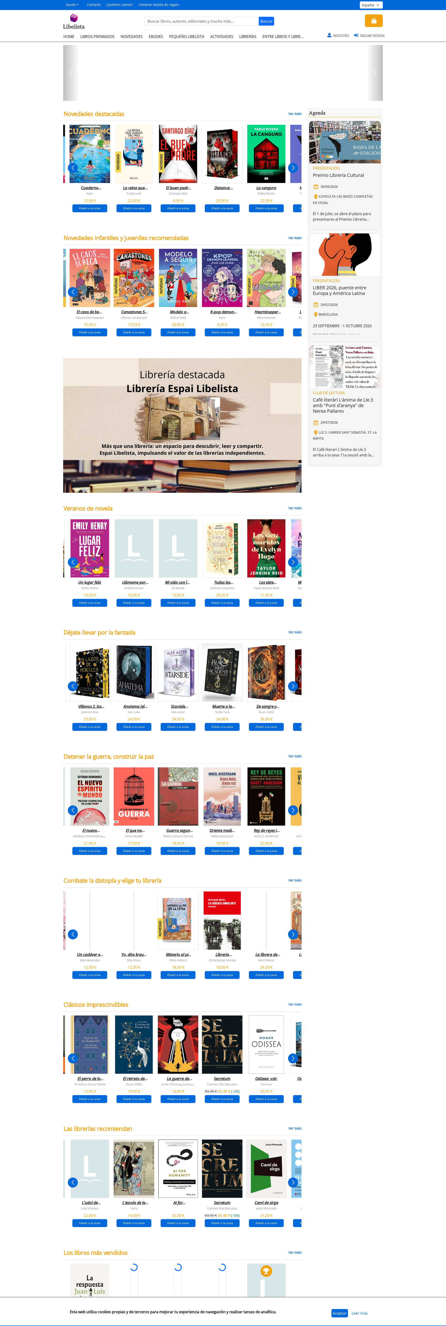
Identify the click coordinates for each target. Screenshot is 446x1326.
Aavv (89, 193)
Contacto (94, 4)
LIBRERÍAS (247, 36)
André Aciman (134, 588)
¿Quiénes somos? (119, 4)
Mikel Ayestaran (222, 836)
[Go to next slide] (293, 168)
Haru (134, 1208)
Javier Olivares (171, 1084)
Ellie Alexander (90, 960)
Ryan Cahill (266, 712)
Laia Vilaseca (89, 1208)
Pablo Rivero (266, 193)
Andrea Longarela (222, 588)
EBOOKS (156, 36)
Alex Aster (178, 712)
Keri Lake (134, 712)
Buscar (266, 21)
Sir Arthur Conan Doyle (90, 1084)
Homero (266, 1084)
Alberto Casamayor (134, 317)
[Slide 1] (220, 95)
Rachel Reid (178, 317)
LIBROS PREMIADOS (97, 36)
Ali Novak (178, 588)
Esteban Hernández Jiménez (92, 836)
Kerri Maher (266, 960)
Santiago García (193, 1084)
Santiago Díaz (178, 193)
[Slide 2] (225, 95)
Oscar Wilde (134, 1084)
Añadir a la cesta (90, 208)
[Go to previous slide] (73, 168)
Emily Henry (90, 588)
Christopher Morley (222, 960)
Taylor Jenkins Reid (266, 588)
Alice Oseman (266, 317)
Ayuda (71, 4)
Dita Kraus (134, 960)
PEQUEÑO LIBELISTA (186, 36)
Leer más (360, 1313)
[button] (71, 73)
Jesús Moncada (266, 1208)
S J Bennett (134, 193)
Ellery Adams (178, 960)
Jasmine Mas (89, 712)
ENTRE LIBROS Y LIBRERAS (284, 36)
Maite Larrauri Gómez (178, 836)
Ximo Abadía (134, 836)
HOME (68, 36)
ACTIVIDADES (221, 36)
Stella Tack (222, 712)
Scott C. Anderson (266, 836)
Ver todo (295, 113)
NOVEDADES (132, 36)
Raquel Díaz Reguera (90, 317)
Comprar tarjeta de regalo (158, 4)
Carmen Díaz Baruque (222, 1084)
